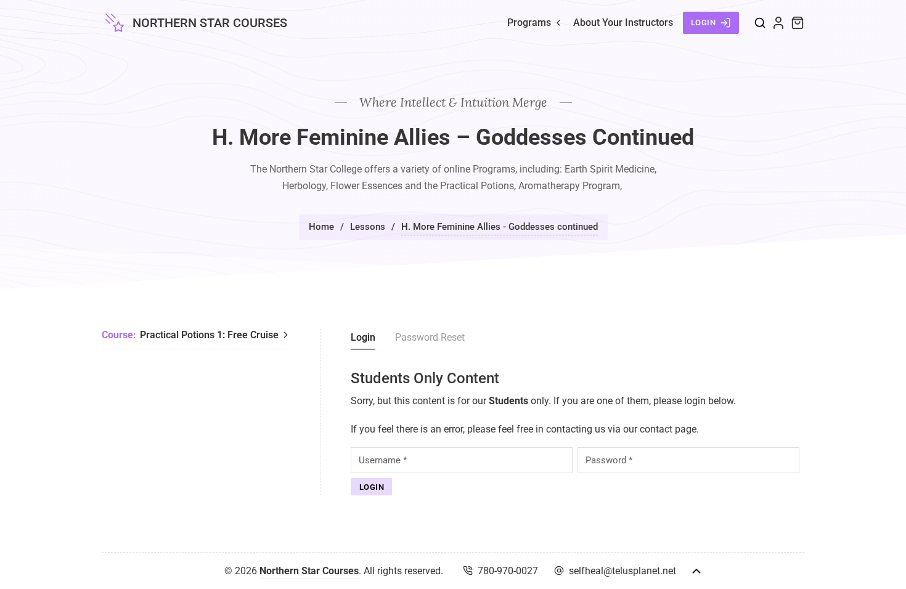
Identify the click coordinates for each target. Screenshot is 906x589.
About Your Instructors (623, 22)
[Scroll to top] (696, 571)
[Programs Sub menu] (558, 23)
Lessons (367, 226)
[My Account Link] (778, 22)
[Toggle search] (760, 23)
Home (321, 226)
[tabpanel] (577, 433)
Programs (529, 22)
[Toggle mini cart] (797, 23)
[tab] (363, 339)
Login (703, 22)
